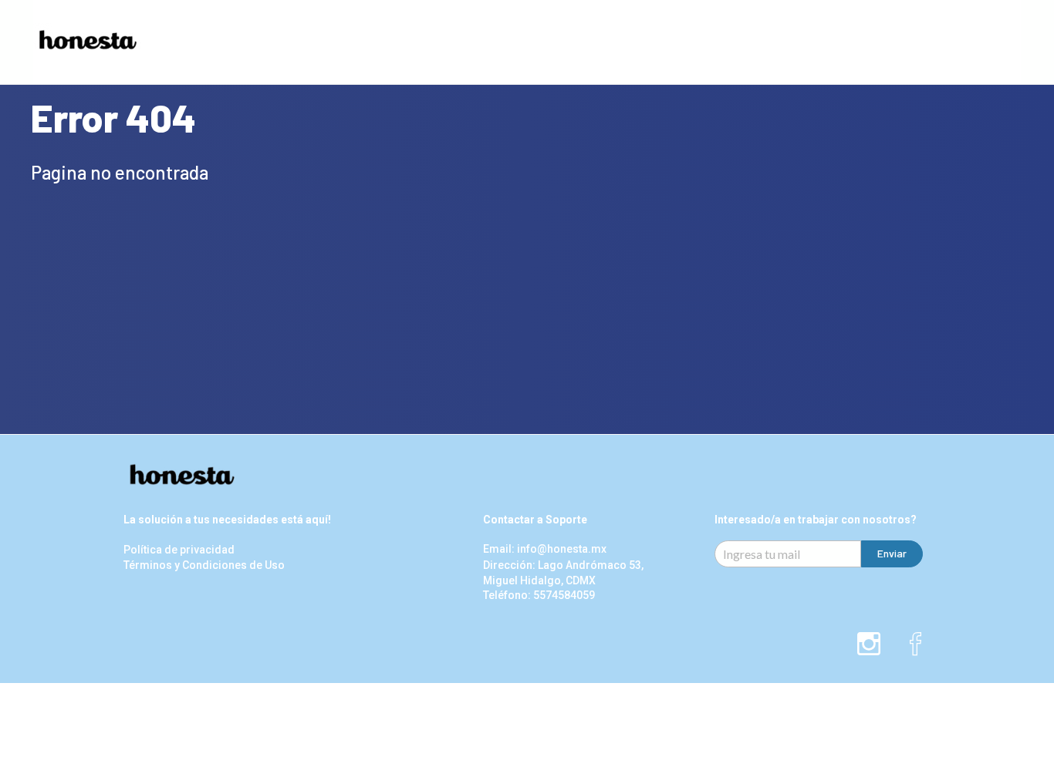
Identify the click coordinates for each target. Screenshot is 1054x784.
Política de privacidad (179, 550)
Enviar (892, 553)
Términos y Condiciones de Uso (204, 565)
